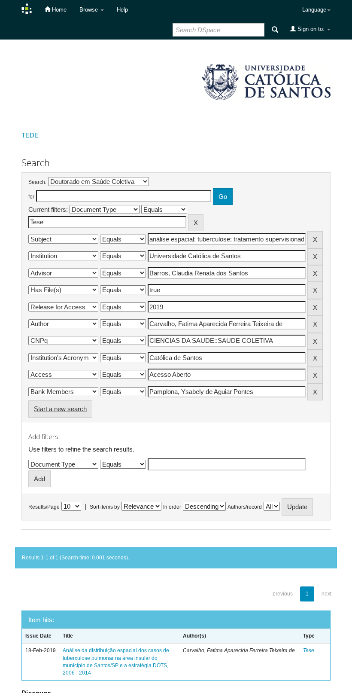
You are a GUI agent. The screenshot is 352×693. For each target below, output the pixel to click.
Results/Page (44, 507)
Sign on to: (311, 29)
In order (172, 507)
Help (122, 9)
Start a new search (60, 408)
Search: (37, 182)
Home (58, 9)
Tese (308, 650)
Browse (89, 9)
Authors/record (245, 507)
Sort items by (105, 507)
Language (314, 9)
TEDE (30, 135)
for (31, 197)
